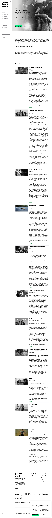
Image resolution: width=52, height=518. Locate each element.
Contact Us (47, 473)
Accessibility (17, 508)
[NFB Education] (5, 4)
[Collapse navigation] (11, 1)
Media (46, 478)
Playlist (16, 8)
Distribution (43, 475)
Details (16, 34)
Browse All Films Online (34, 478)
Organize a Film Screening (35, 485)
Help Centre (46, 476)
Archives (42, 479)
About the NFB (17, 488)
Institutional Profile (24, 508)
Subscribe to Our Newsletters (33, 476)
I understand (35, 514)
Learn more (43, 514)
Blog (41, 473)
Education (42, 477)
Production (43, 481)
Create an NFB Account (34, 473)
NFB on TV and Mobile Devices (20, 491)
